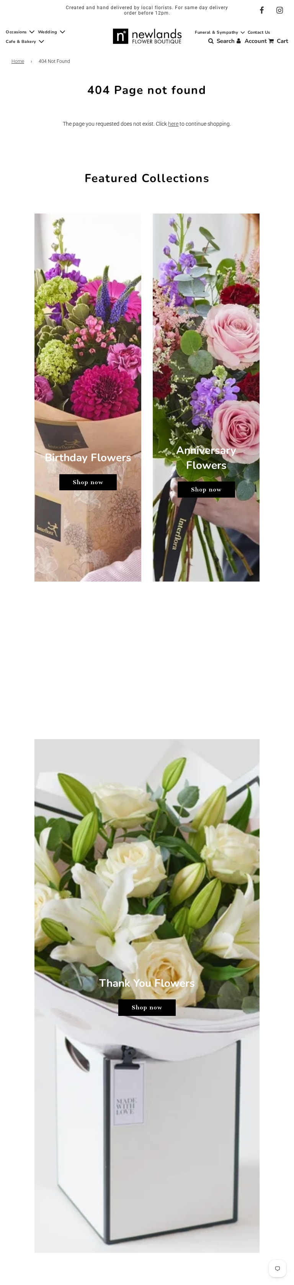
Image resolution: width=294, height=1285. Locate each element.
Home (17, 61)
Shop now (88, 482)
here (173, 124)
